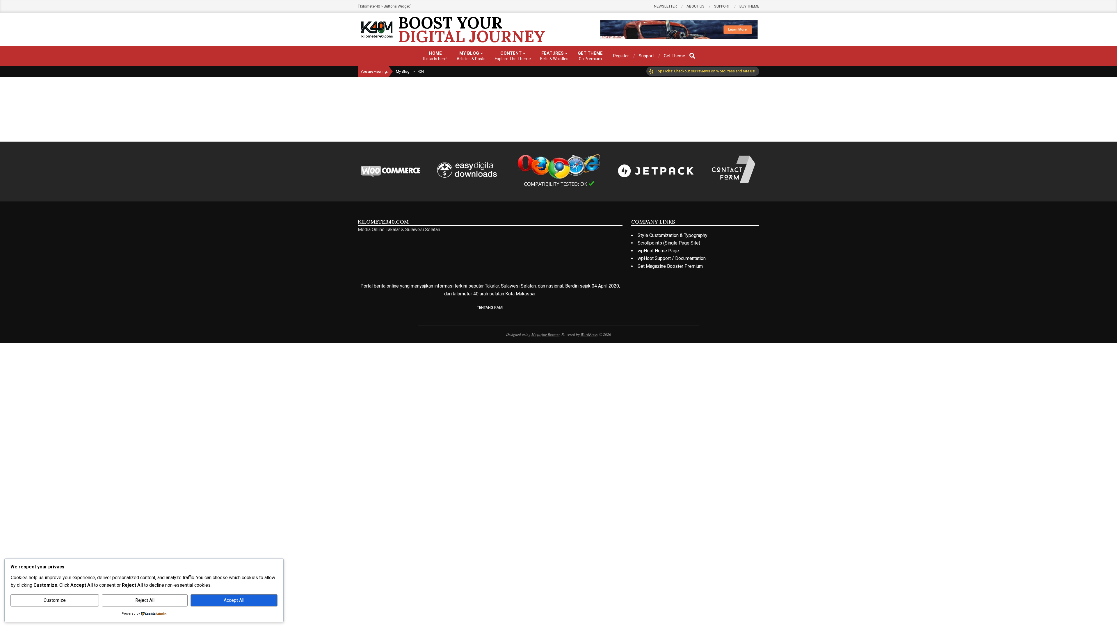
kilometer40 (370, 6)
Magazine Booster (545, 334)
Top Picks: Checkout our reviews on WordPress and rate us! (705, 71)
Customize (55, 600)
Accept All (234, 600)
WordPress (589, 334)
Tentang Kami (490, 307)
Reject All (144, 600)
